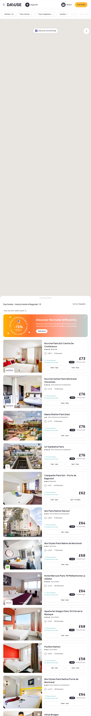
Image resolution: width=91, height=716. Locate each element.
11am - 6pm (75, 368)
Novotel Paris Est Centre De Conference (45, 356)
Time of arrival (24, 14)
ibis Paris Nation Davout (45, 522)
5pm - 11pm (75, 464)
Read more (42, 331)
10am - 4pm (65, 703)
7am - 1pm (54, 668)
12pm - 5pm (65, 403)
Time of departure (44, 14)
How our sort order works (14, 310)
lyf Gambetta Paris (45, 456)
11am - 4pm (65, 436)
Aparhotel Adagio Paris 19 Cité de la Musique (45, 624)
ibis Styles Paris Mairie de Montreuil (45, 554)
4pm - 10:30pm (75, 500)
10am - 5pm (54, 368)
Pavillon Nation (45, 658)
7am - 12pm (65, 532)
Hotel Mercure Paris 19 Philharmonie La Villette (45, 588)
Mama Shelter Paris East (45, 425)
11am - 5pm (54, 500)
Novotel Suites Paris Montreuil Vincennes (45, 391)
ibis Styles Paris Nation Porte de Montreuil (45, 692)
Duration (63, 14)
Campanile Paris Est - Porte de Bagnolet (45, 488)
